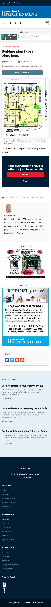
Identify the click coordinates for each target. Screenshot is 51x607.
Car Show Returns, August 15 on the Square (25, 431)
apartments (8, 66)
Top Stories (13, 47)
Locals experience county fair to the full (22, 385)
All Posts (7, 238)
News (4, 47)
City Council (17, 66)
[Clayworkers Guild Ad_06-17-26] (25, 279)
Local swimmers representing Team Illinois (24, 408)
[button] (39, 23)
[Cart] (4, 23)
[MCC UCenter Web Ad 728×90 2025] (25, 39)
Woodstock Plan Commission (32, 66)
